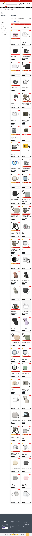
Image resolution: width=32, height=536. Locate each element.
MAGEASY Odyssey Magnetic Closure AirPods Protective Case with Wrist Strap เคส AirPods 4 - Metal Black (15, 233)
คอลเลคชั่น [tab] (2, 26)
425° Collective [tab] (3, 28)
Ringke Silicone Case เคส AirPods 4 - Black (15, 327)
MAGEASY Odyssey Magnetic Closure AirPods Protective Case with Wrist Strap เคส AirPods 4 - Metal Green (15, 437)
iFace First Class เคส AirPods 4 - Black (15, 265)
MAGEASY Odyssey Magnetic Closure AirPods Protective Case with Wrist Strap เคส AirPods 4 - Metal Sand (26, 104)
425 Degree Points (12, 526)
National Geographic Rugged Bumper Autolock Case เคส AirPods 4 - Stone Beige (26, 389)
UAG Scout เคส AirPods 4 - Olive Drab (26, 136)
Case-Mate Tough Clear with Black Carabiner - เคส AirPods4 (26, 40)
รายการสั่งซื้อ (12, 522)
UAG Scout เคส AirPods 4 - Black (15, 56)
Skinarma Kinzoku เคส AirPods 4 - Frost (15, 499)
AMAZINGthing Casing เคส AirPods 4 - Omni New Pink (26, 484)
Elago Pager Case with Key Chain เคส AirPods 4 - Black (26, 421)
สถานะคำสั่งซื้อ (18, 524)
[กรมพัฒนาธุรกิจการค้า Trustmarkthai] (4, 529)
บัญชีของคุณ (12, 521)
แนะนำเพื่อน (18, 21)
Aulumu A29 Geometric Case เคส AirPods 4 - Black (26, 57)
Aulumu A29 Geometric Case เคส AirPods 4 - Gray (26, 169)
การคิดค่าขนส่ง (18, 525)
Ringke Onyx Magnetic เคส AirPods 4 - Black (25, 281)
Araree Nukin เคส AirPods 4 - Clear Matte (15, 405)
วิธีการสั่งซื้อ (18, 521)
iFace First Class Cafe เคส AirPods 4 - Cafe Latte (15, 389)
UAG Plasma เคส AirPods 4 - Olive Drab (15, 312)
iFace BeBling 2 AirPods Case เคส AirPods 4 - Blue (15, 169)
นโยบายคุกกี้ (12, 534)
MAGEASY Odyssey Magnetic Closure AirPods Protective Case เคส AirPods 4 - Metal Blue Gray (15, 137)
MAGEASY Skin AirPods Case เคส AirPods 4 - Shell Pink (15, 343)
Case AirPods (8, 9)
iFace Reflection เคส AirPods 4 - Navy (26, 358)
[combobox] (11, 4)
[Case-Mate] (12, 18)
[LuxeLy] (30, 18)
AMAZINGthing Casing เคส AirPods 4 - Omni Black (26, 469)
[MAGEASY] (26, 18)
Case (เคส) (5, 9)
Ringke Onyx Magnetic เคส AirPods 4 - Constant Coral (14, 281)
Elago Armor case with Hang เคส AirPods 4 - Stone (15, 421)
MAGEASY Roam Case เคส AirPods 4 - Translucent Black (15, 152)
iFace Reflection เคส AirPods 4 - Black (15, 374)
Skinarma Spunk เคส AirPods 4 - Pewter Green (15, 103)
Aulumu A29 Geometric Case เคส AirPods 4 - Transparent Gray (15, 88)
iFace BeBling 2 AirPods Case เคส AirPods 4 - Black (26, 88)
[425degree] (3, 3)
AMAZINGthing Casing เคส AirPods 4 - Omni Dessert (15, 469)
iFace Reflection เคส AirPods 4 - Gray (26, 249)
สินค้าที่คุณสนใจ (12, 527)
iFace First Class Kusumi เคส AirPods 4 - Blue (25, 184)
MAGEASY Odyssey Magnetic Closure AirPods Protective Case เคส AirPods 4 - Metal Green (26, 216)
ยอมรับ (28, 534)
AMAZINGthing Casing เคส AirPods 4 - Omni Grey (15, 484)
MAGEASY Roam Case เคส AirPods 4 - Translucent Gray (26, 436)
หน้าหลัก (2, 9)
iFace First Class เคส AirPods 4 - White (26, 453)
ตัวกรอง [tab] (12, 13)
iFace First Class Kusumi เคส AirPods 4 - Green (25, 374)
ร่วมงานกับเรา (18, 530)
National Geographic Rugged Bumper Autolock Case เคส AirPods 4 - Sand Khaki (26, 120)
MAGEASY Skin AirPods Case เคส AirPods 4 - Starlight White (15, 216)
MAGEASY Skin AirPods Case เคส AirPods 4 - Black (26, 72)
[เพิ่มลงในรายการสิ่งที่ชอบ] (18, 44)
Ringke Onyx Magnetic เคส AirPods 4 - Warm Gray (14, 296)
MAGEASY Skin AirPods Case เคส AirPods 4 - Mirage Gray (26, 200)
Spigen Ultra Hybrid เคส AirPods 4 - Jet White (26, 312)
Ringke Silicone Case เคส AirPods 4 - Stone (26, 405)
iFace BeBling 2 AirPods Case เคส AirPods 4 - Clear (15, 120)
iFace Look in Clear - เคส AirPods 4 (15, 72)
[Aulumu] (23, 18)
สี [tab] (1, 24)
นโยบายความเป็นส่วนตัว (17, 534)
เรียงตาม (25, 27)
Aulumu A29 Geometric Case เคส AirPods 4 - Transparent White (15, 453)
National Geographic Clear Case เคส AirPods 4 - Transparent (26, 265)
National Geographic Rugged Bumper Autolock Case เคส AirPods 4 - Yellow (26, 153)
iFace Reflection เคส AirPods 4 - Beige (15, 184)
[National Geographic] (19, 18)
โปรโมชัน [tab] (2, 17)
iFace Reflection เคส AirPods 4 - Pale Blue (15, 358)
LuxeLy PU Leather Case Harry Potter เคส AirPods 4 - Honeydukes (15, 41)
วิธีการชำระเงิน (18, 522)
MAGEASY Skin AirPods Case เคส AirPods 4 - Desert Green (26, 343)
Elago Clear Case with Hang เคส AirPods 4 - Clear (26, 499)
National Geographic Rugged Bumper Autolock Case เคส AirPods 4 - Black (15, 200)
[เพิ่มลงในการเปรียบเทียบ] (19, 44)
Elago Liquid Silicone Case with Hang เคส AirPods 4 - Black (26, 296)
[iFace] (16, 18)
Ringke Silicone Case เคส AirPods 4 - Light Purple (26, 327)
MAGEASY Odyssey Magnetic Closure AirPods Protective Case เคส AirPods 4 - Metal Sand (15, 249)
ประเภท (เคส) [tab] (2, 22)
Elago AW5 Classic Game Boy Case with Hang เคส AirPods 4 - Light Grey (26, 233)
